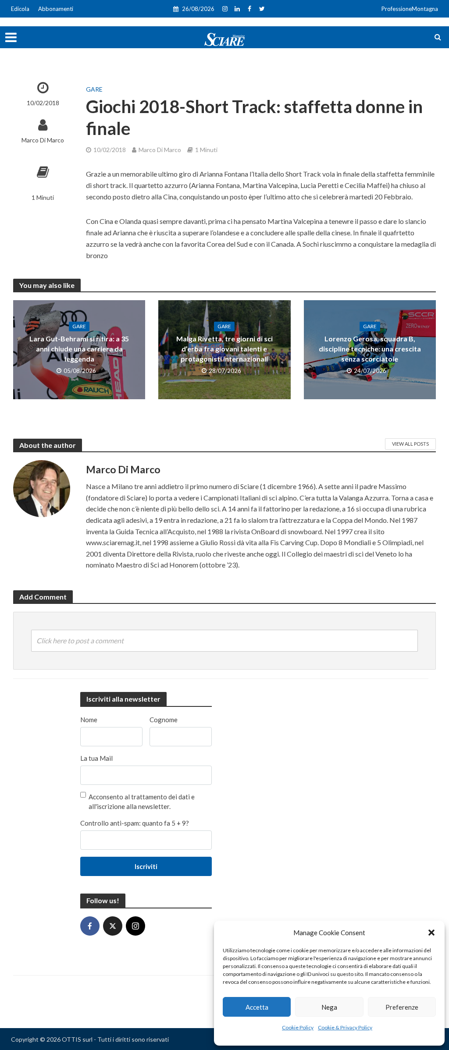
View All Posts (410, 444)
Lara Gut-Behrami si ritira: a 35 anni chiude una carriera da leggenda (79, 348)
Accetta (257, 1007)
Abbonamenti (55, 8)
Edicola (20, 8)
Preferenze (401, 1007)
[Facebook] (90, 926)
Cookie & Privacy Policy (345, 1027)
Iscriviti (146, 866)
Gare (94, 89)
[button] (431, 932)
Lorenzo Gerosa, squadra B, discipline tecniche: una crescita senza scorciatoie (370, 348)
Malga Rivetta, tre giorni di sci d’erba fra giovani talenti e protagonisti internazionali (224, 348)
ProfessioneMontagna (409, 8)
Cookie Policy (298, 1027)
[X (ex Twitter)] (112, 926)
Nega (329, 1007)
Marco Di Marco (42, 140)
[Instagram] (135, 926)
